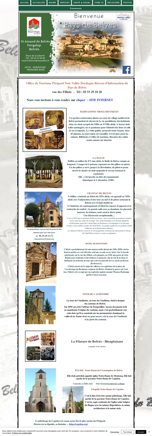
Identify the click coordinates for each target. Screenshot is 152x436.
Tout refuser (127, 432)
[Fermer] (149, 432)
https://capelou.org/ (78, 424)
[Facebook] (127, 70)
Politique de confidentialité (22, 433)
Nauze (79, 316)
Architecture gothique (116, 383)
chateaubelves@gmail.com (44, 239)
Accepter (141, 432)
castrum (92, 303)
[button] (53, 2)
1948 (110, 180)
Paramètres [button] (114, 432)
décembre (102, 180)
